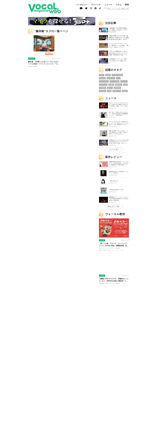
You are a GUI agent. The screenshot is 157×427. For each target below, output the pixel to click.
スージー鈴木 (115, 81)
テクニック (96, 5)
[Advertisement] (114, 299)
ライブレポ (103, 84)
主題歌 (111, 84)
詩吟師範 (102, 91)
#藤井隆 (35, 66)
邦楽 (109, 91)
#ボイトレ (112, 283)
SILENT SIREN (117, 75)
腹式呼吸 (117, 88)
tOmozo (102, 78)
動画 (127, 5)
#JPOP (30, 66)
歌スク (110, 88)
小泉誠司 (102, 88)
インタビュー (82, 5)
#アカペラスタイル (110, 248)
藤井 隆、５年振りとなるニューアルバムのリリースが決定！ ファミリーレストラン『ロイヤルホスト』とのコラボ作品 (43, 64)
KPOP (108, 75)
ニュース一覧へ (114, 149)
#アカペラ (101, 248)
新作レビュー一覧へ (114, 206)
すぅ (118, 78)
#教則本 (118, 248)
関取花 (125, 91)
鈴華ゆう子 (116, 91)
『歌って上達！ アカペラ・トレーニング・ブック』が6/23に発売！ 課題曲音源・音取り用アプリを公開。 (113, 246)
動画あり (118, 84)
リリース (31, 58)
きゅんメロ (110, 78)
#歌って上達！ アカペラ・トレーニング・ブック (111, 250)
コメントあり (104, 81)
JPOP (101, 75)
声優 (125, 84)
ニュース (108, 5)
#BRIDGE (101, 283)
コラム (118, 5)
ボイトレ (124, 81)
